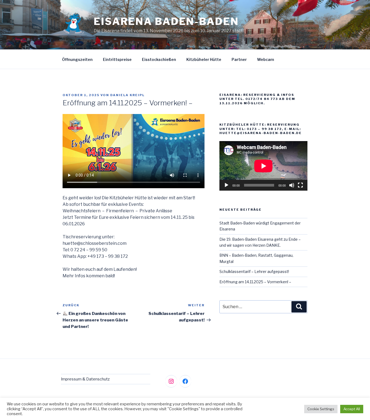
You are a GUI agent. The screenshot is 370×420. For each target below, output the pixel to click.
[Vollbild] (300, 185)
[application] (263, 166)
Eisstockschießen (159, 59)
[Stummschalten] (291, 185)
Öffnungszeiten (77, 59)
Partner (239, 59)
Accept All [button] (351, 409)
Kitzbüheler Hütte (203, 59)
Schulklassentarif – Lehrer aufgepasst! (254, 271)
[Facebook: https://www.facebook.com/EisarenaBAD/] (185, 381)
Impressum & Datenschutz (85, 379)
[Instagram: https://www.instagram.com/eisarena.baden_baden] (171, 381)
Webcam (265, 59)
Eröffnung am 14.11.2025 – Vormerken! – (255, 281)
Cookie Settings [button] (320, 409)
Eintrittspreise (117, 59)
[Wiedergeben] (226, 185)
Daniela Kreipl (127, 95)
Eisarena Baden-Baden (166, 21)
